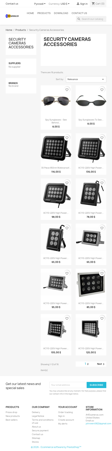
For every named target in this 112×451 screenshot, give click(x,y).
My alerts (62, 423)
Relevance (86, 79)
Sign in (61, 416)
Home (30, 13)
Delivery (36, 412)
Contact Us (79, 13)
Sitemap (36, 438)
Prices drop (11, 412)
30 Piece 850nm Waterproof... (56, 167)
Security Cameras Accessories (21, 43)
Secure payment (40, 430)
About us (36, 426)
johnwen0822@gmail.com (98, 423)
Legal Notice (38, 416)
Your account (67, 407)
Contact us (12, 3)
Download (61, 13)
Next (101, 364)
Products (44, 13)
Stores (35, 441)
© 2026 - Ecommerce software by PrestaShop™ (56, 447)
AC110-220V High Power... (91, 167)
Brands (13, 83)
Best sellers (12, 419)
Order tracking (65, 412)
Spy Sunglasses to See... (90, 119)
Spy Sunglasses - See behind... (56, 121)
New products (13, 416)
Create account (66, 419)
